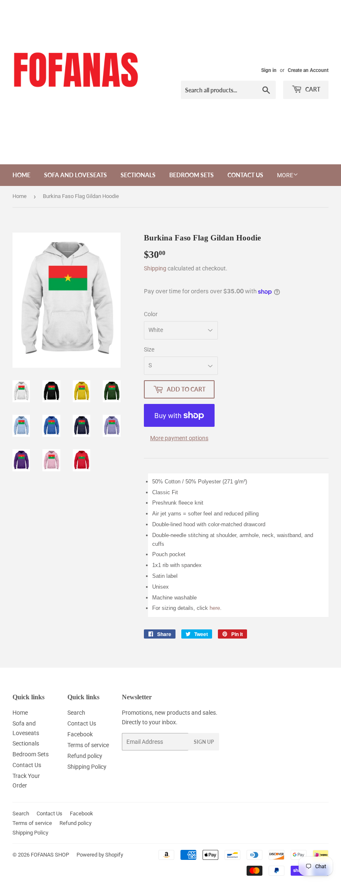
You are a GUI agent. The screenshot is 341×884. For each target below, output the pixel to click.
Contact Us (245, 174)
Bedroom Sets (191, 174)
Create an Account (308, 70)
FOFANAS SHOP (50, 855)
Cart (312, 89)
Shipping (155, 268)
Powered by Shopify (100, 855)
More (285, 175)
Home (21, 174)
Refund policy (84, 756)
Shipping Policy (86, 766)
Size (149, 349)
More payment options (179, 438)
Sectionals (138, 174)
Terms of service (88, 745)
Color (151, 314)
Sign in (269, 70)
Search (76, 712)
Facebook (80, 734)
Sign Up (204, 742)
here (215, 608)
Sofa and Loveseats (75, 174)
